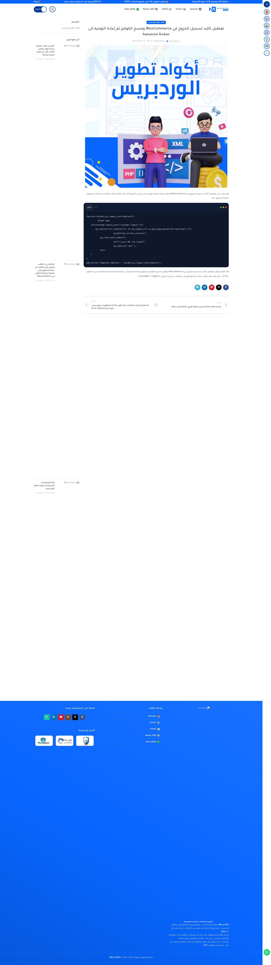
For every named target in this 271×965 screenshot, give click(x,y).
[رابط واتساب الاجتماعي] (47, 717)
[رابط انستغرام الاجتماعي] (68, 717)
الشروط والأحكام (206, 922)
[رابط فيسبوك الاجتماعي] (226, 287)
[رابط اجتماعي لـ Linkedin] (204, 287)
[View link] (52, 9)
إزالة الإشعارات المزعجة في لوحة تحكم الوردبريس (44, 486)
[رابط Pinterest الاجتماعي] (212, 287)
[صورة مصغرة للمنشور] (68, 151)
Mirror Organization (156, 41)
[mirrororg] (198, 814)
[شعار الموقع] (219, 9)
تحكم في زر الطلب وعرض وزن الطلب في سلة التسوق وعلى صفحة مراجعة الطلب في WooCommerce (44, 270)
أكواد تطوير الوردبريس (156, 22)
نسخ (89, 207)
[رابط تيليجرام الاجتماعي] (197, 287)
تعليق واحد (39, 59)
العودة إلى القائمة (156, 305)
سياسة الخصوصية (191, 922)
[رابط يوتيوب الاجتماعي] (61, 717)
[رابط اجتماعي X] (219, 287)
